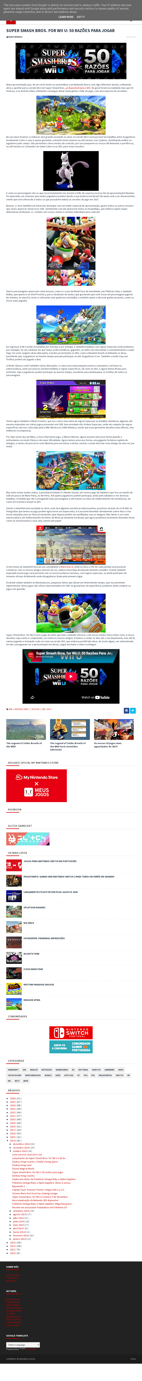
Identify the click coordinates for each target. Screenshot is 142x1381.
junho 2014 (18, 1221)
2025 (12, 1101)
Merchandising (33, 1075)
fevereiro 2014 (21, 1235)
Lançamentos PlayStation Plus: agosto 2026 (51, 892)
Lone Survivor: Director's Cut (27, 1154)
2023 (12, 1108)
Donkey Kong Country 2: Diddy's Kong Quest (35, 1161)
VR (128, 1075)
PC (78, 1075)
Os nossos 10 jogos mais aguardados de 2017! (108, 745)
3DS (24, 1070)
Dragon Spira (32, 1000)
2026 (12, 1098)
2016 (12, 1133)
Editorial (83, 1070)
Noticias (36, 709)
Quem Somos (13, 1274)
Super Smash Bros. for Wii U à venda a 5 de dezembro (40, 1196)
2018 (12, 1126)
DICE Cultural (12, 1304)
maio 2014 (18, 1224)
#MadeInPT (13, 1070)
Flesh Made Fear (33, 969)
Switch (119, 1075)
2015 (12, 1137)
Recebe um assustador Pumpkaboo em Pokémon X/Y (39, 1207)
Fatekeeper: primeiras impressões (44, 938)
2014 (12, 1140)
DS (73, 1070)
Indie (120, 1070)
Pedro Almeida (13, 1322)
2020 (12, 1119)
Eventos (96, 1070)
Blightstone (31, 953)
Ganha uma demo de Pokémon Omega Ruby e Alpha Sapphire (44, 1179)
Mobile (48, 1075)
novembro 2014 (21, 1147)
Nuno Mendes (13, 1316)
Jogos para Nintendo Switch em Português (50, 861)
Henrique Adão (13, 1310)
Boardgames (62, 1070)
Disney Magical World (23, 1168)
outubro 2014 (20, 1151)
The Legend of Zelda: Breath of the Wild (24, 745)
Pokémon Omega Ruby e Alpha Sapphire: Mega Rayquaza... (42, 1203)
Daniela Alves (13, 1302)
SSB (43, 709)
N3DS (58, 1075)
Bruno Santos (13, 1299)
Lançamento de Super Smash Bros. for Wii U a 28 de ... (39, 1158)
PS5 (93, 1075)
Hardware (109, 1070)
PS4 (85, 1075)
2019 (12, 1123)
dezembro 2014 (21, 1144)
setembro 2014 (21, 1210)
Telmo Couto (12, 1325)
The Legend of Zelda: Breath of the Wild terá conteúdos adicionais (68, 746)
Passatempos (105, 1075)
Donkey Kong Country (23, 1175)
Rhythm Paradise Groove (39, 984)
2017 (12, 1129)
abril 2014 (18, 1228)
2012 (12, 1246)
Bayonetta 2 (18, 1186)
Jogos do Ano (14, 1075)
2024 (12, 1105)
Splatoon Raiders (34, 907)
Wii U (49, 709)
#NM (11, 709)
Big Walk (29, 922)
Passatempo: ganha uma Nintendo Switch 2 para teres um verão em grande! (69, 876)
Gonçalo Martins (14, 1307)
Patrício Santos (14, 1319)
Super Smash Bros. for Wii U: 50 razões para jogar (37, 1172)
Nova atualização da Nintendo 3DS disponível (35, 1200)
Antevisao (47, 1070)
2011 (12, 1249)
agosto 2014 (19, 1214)
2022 (12, 1112)
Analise (34, 1070)
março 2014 (19, 1232)
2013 (12, 1242)
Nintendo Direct (22, 709)
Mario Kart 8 (67, 566)
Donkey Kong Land (21, 1165)
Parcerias (11, 1280)
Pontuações (12, 1277)
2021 (12, 1115)
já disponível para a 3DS (78, 87)
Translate (31, 1349)
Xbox (25, 1081)
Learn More (66, 17)
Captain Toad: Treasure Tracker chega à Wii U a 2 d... (38, 1189)
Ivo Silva (10, 1313)
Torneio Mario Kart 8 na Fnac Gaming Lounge (35, 1193)
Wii (9, 1081)
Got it (81, 17)
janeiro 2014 (19, 1238)
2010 (12, 1253)
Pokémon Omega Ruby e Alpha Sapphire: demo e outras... (42, 1182)
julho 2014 (18, 1218)
